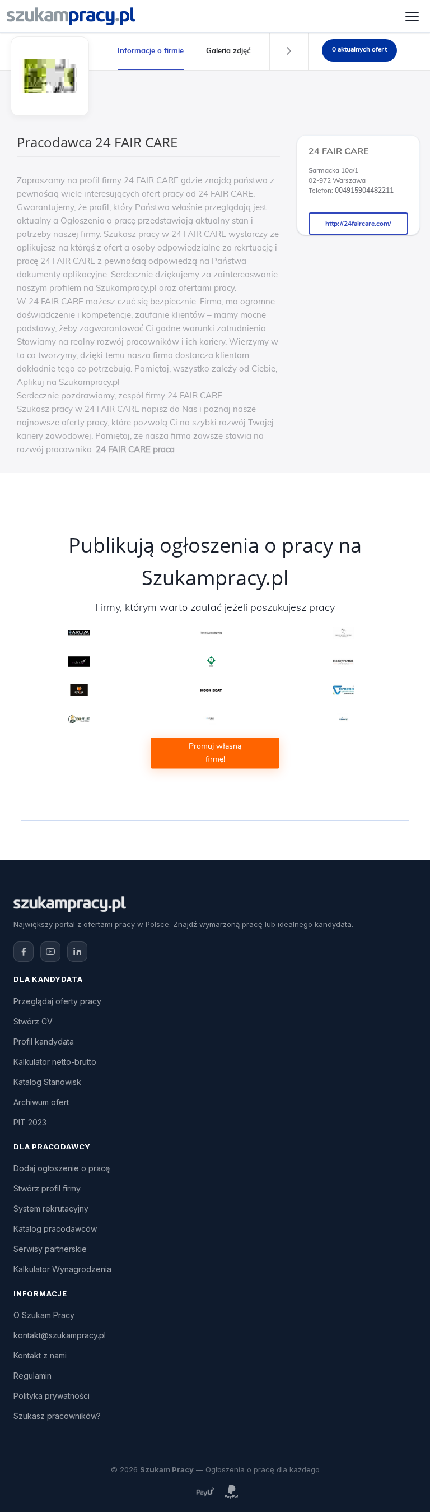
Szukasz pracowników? (57, 1416)
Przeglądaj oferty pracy (57, 1001)
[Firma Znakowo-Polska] (343, 719)
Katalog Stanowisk (47, 1082)
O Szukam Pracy (43, 1315)
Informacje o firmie (151, 50)
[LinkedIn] (77, 951)
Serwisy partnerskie (50, 1249)
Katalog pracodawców (55, 1228)
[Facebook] (23, 951)
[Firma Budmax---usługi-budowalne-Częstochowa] (211, 719)
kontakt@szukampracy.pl (59, 1335)
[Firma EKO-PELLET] (79, 719)
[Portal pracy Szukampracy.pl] (71, 16)
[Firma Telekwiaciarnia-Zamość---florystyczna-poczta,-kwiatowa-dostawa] (211, 632)
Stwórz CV (33, 1021)
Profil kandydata (43, 1041)
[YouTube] (50, 951)
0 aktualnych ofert (359, 49)
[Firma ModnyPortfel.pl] (343, 661)
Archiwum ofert (41, 1102)
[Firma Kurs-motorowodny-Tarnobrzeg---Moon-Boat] (211, 690)
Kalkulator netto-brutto (54, 1061)
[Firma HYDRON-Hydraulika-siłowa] (343, 690)
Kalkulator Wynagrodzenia (62, 1269)
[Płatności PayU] (205, 1492)
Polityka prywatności (51, 1395)
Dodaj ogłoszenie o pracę (61, 1168)
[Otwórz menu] (412, 16)
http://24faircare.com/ (358, 223)
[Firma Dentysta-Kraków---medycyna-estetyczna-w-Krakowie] (79, 661)
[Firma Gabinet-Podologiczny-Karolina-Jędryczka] (343, 632)
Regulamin (32, 1375)
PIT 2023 (29, 1122)
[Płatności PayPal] (231, 1492)
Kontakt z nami (40, 1355)
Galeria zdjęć (228, 50)
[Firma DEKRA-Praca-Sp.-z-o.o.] (211, 661)
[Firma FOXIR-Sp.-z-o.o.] (79, 690)
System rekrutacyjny (50, 1208)
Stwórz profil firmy (47, 1188)
